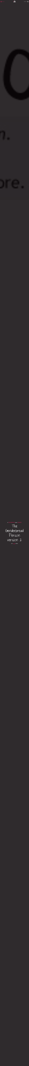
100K (14, 543)
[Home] (14, 1)
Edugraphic (12, 522)
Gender (19, 522)
